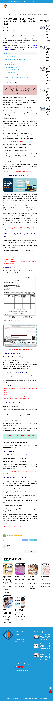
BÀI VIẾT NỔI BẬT (20, 597)
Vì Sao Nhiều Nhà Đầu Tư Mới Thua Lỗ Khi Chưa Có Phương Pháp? (48, 33)
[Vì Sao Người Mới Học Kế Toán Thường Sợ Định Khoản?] (42, 108)
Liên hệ (43, 10)
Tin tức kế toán (8, 564)
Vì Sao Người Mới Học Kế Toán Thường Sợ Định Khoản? (48, 111)
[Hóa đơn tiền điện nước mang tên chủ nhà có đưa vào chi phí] (8, 601)
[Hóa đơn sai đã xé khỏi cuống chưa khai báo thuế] (45, 569)
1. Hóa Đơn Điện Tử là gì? (10, 56)
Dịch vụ (19, 10)
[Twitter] (31, 546)
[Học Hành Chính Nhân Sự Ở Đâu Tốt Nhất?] (20, 601)
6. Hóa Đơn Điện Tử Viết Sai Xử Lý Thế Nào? (15, 69)
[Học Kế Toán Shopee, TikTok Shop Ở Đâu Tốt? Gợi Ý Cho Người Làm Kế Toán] (42, 69)
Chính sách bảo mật (19, 637)
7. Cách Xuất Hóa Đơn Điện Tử (11, 72)
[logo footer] (8, 635)
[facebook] (28, 546)
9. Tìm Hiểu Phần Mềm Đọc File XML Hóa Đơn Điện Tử (17, 77)
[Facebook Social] (16, 667)
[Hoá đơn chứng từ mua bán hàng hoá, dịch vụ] (20, 569)
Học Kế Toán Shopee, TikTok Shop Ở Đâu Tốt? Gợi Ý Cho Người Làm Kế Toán (45, 656)
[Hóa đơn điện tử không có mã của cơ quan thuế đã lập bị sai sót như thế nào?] (8, 569)
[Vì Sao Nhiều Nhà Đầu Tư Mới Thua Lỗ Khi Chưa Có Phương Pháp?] (42, 27)
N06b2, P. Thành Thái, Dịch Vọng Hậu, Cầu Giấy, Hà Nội (14, 1)
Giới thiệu (13, 10)
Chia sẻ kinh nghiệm (34, 10)
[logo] (5, 7)
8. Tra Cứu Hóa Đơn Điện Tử (11, 75)
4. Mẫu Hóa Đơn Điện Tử (10, 64)
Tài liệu (25, 10)
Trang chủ (6, 10)
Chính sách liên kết (19, 641)
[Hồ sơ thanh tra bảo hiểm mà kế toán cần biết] (33, 569)
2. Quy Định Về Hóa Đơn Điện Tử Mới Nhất (14, 59)
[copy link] (19, 31)
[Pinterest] (33, 546)
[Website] (30, 546)
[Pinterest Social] (19, 667)
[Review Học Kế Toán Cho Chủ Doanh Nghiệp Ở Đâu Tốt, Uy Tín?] (42, 90)
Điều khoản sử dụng (19, 639)
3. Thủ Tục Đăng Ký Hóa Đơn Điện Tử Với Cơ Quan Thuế (18, 62)
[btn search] (49, 2)
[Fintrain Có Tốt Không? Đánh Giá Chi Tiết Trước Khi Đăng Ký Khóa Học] (42, 47)
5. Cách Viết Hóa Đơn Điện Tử (11, 67)
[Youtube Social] (21, 667)
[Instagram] (34, 546)
